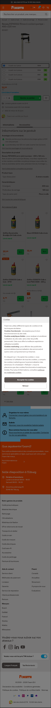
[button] (25, 379)
